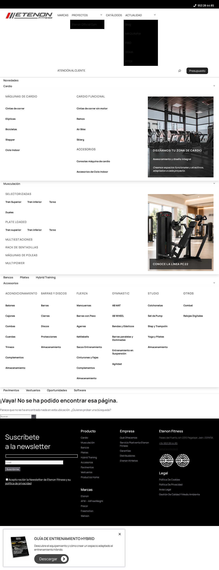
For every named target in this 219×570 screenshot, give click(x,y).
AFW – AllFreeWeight (92, 501)
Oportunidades (57, 390)
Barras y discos (54, 293)
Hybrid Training (46, 277)
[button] (101, 15)
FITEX (128, 61)
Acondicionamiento (21, 293)
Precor (84, 506)
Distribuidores (127, 455)
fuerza (82, 293)
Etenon (85, 496)
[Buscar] (33, 416)
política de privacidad (18, 483)
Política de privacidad (170, 484)
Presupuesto (197, 71)
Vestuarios (33, 390)
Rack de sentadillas (21, 247)
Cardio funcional (91, 96)
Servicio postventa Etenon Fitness (134, 444)
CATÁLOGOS (114, 15)
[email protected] (168, 448)
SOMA (129, 52)
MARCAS (62, 15)
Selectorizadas (18, 194)
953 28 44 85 (206, 5)
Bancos (8, 277)
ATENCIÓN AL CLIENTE (71, 70)
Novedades (10, 80)
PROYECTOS (80, 15)
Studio (153, 293)
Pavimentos (11, 390)
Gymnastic (120, 293)
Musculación (11, 184)
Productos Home (90, 477)
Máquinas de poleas (21, 255)
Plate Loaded (16, 222)
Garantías (125, 450)
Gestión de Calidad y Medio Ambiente (179, 494)
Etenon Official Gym (84, 24)
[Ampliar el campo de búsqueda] (179, 71)
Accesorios (10, 283)
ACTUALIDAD (133, 15)
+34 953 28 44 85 (168, 443)
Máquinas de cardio (21, 96)
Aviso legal (165, 489)
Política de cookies (169, 479)
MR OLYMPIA (133, 33)
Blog (128, 24)
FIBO (128, 43)
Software (80, 390)
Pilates (24, 277)
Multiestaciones (19, 239)
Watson (85, 515)
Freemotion (87, 511)
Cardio (7, 86)
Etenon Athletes (129, 460)
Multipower (15, 263)
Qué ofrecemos (128, 437)
